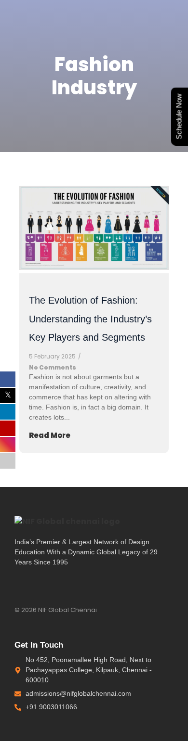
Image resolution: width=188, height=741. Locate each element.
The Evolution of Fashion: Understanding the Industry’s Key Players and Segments (90, 319)
